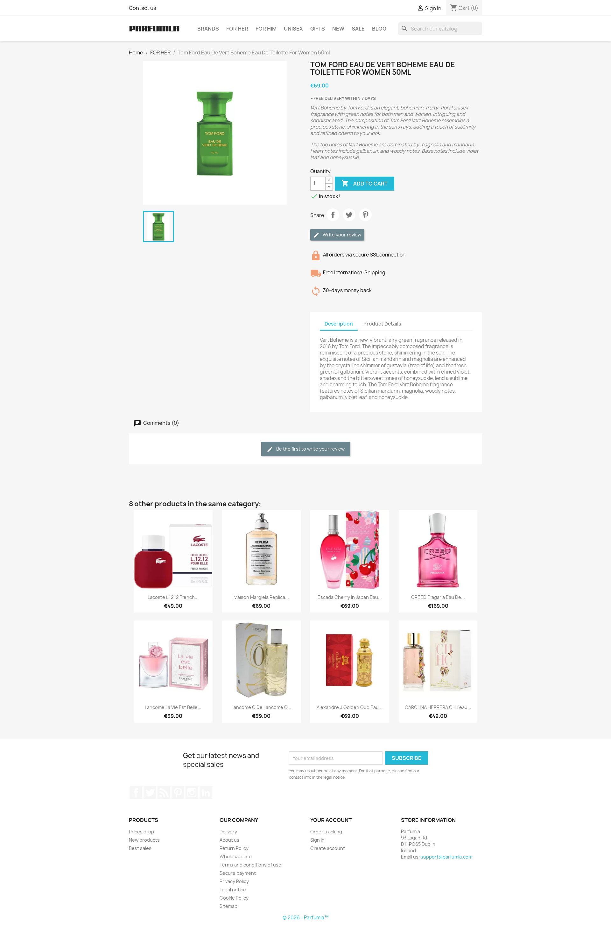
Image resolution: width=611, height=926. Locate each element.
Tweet (349, 214)
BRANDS (208, 28)
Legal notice (233, 890)
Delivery (228, 832)
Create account (327, 848)
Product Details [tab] (382, 323)
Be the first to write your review (310, 449)
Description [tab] (339, 323)
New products (144, 840)
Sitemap (228, 906)
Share (333, 214)
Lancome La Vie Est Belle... (173, 707)
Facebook (136, 792)
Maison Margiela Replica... (261, 597)
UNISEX (293, 28)
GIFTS (317, 28)
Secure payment (238, 873)
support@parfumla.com (446, 857)
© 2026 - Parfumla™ (306, 917)
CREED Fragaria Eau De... (438, 597)
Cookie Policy (234, 898)
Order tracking (326, 832)
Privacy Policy (234, 881)
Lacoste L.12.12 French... (173, 597)
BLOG (379, 28)
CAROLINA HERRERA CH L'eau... (438, 707)
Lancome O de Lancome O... (261, 707)
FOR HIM (266, 28)
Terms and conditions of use (250, 865)
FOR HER (237, 28)
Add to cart (364, 183)
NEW (338, 28)
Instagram (192, 792)
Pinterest (365, 214)
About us (229, 840)
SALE (358, 28)
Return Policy (234, 848)
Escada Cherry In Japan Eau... (350, 597)
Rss (164, 792)
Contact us (142, 7)
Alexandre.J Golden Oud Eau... (350, 707)
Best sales (140, 848)
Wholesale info (236, 856)
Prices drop (141, 832)
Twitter (150, 792)
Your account (331, 820)
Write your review (341, 235)
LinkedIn (206, 792)
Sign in (317, 840)
